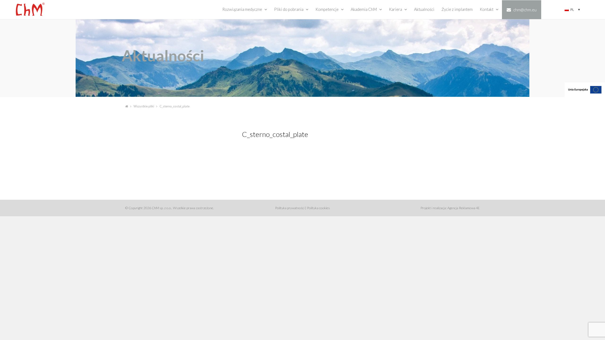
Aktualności (424, 9)
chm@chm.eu (524, 9)
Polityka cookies (318, 208)
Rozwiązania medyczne (242, 9)
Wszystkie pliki (144, 106)
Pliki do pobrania (288, 9)
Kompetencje (327, 9)
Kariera (395, 9)
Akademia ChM (364, 9)
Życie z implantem (457, 9)
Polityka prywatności (289, 208)
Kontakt (486, 9)
